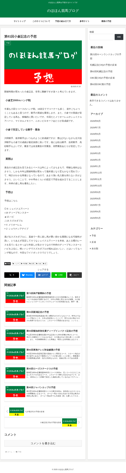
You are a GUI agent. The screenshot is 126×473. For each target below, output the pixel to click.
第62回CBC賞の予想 (100, 84)
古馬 (32, 264)
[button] (74, 275)
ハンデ (17, 264)
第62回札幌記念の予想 (101, 71)
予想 (8, 264)
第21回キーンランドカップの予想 (105, 56)
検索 (92, 32)
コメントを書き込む (43, 443)
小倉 (39, 264)
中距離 (25, 264)
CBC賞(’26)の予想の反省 (102, 78)
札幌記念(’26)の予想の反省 (103, 65)
